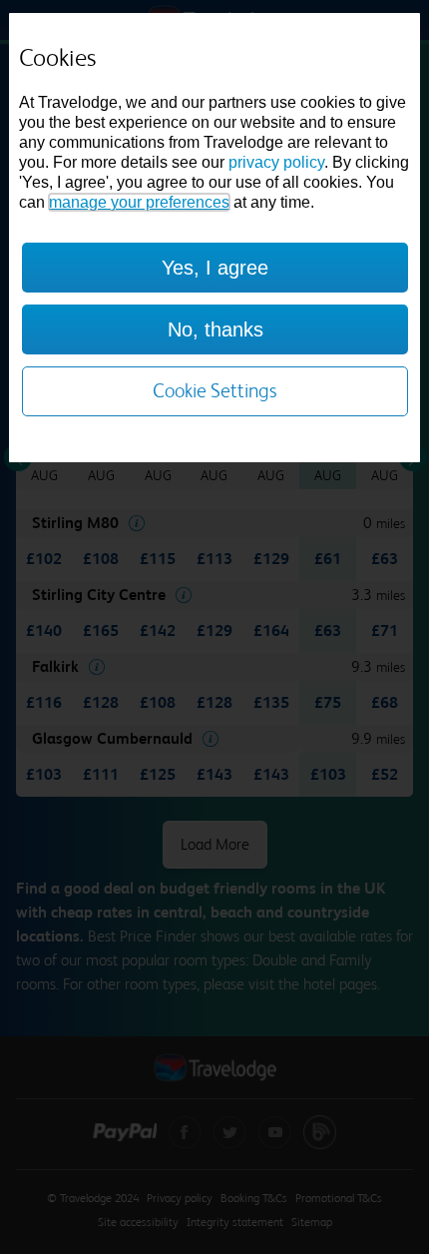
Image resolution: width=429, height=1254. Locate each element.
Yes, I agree (215, 268)
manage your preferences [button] (139, 202)
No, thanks (215, 329)
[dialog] (215, 237)
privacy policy (276, 162)
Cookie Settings (215, 390)
